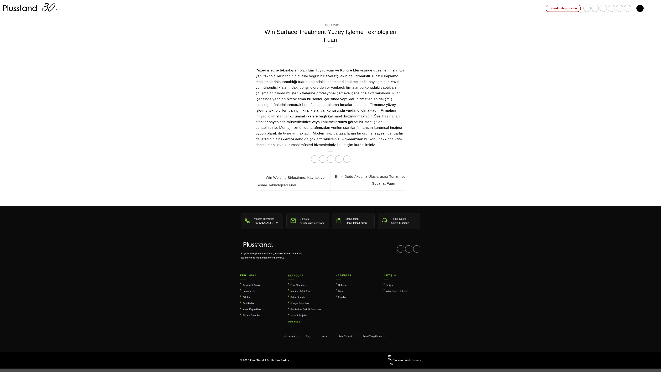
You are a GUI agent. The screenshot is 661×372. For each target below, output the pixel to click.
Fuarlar (342, 297)
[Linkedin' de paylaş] (347, 159)
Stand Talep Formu (372, 336)
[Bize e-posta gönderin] (603, 8)
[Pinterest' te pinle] (339, 159)
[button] (640, 8)
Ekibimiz (247, 297)
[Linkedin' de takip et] (619, 8)
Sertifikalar (248, 303)
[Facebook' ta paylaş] (314, 159)
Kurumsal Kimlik (251, 285)
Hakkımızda (249, 291)
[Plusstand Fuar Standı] (62, 9)
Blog (340, 291)
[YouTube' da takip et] (627, 8)
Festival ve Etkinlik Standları (305, 309)
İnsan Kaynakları (252, 309)
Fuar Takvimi (330, 25)
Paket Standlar (298, 297)
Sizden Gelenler (251, 315)
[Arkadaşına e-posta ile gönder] (330, 159)
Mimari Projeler (298, 315)
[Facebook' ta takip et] (587, 8)
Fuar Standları (298, 285)
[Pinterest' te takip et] (611, 8)
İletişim (390, 285)
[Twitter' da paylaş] (322, 159)
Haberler (343, 285)
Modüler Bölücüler (300, 291)
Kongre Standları (299, 303)
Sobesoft (398, 360)
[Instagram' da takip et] (595, 8)
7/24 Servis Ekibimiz (397, 291)
